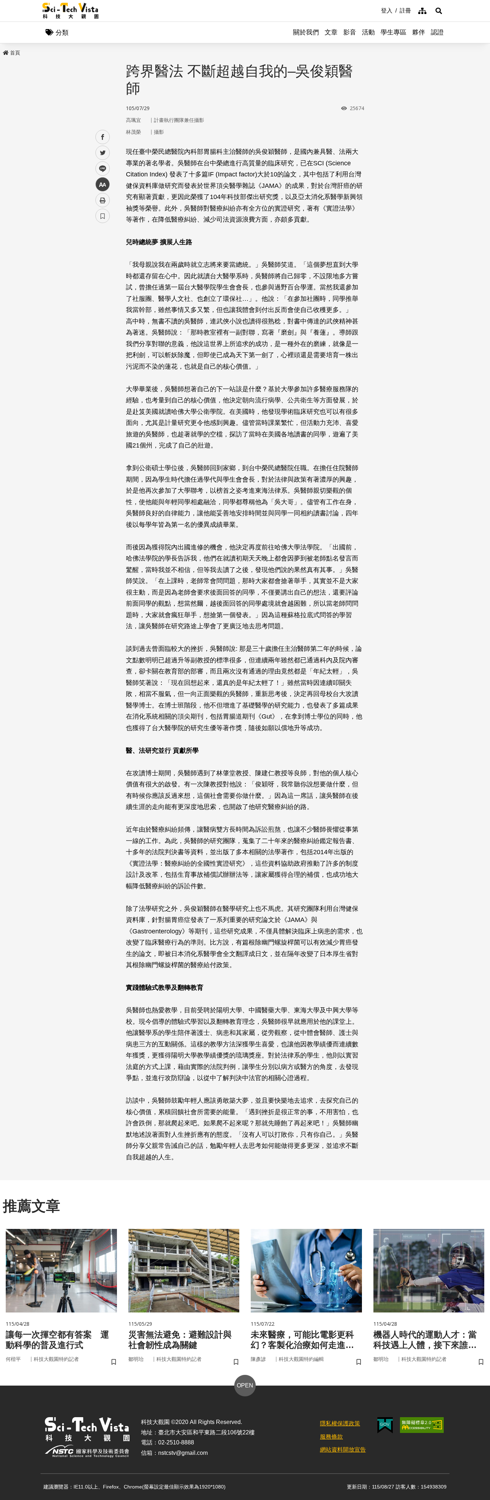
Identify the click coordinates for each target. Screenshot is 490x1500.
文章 (331, 32)
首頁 (15, 53)
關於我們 (306, 32)
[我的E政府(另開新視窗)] (385, 1425)
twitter (103, 153)
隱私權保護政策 (340, 1423)
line (100, 169)
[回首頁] (70, 11)
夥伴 (418, 32)
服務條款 (331, 1437)
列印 (102, 200)
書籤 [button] (102, 216)
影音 (349, 32)
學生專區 (393, 32)
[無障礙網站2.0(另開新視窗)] (422, 1425)
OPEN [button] (245, 1385)
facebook (103, 137)
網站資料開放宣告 (343, 1450)
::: (376, 10)
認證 (437, 32)
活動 (368, 32)
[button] (438, 11)
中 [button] (102, 184)
